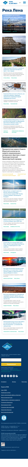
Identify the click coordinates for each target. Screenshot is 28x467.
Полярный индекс (6, 392)
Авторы (14, 381)
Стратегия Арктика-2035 (7, 407)
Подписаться (11, 364)
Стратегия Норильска (6, 402)
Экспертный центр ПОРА (10, 433)
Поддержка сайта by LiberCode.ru (8, 450)
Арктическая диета (6, 404)
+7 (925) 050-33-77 (14, 427)
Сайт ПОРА (4, 390)
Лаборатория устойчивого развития (10, 400)
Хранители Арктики (6, 409)
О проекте (3, 381)
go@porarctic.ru (22, 430)
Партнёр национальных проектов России (10, 447)
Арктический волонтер (7, 412)
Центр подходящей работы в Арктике (11, 395)
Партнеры (24, 381)
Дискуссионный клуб (6, 397)
